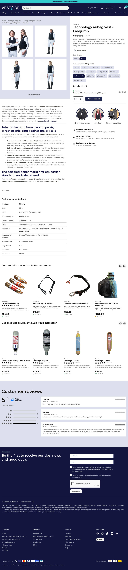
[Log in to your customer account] (119, 8)
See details (122, 92)
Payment (68, 536)
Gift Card (90, 13)
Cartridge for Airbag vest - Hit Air (16, 361)
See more (5, 190)
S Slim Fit (91, 72)
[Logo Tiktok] (107, 533)
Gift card (5, 551)
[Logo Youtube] (117, 533)
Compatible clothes (8, 542)
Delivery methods (101, 561)
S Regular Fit (102, 72)
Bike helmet (81, 13)
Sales (97, 13)
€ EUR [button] (99, 539)
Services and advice (84, 129)
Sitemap (62, 565)
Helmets (5, 548)
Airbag (4, 13)
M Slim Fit (114, 72)
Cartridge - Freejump (10, 303)
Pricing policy (69, 542)
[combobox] (45, 8)
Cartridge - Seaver (71, 361)
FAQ (125, 13)
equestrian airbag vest (47, 121)
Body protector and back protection (14, 536)
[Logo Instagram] (102, 533)
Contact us (68, 545)
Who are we (117, 13)
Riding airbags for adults (32, 21)
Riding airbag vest (14, 21)
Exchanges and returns (73, 539)
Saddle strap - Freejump (43, 303)
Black (83, 58)
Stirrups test (37, 539)
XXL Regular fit (79, 80)
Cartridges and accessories (11, 539)
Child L (84, 67)
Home (4, 21)
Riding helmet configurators (43, 536)
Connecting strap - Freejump (76, 303)
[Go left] (120, 266)
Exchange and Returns (85, 143)
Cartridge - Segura (40, 361)
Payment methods (7, 561)
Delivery (68, 533)
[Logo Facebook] (97, 533)
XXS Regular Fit (107, 67)
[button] (93, 8)
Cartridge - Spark (102, 361)
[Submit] (24, 8)
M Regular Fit (79, 76)
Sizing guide (81, 50)
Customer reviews (84, 136)
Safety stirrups (7, 545)
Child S (76, 67)
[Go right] (124, 266)
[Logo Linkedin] (112, 533)
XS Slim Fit (94, 67)
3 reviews (87, 36)
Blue (75, 59)
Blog (35, 545)
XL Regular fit (114, 76)
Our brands (37, 542)
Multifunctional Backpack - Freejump (106, 304)
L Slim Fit (90, 76)
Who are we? (37, 533)
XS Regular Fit (79, 72)
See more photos (34, 95)
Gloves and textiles (57, 13)
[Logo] (11, 8)
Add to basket (94, 99)
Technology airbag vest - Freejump (16, 23)
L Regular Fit (101, 76)
